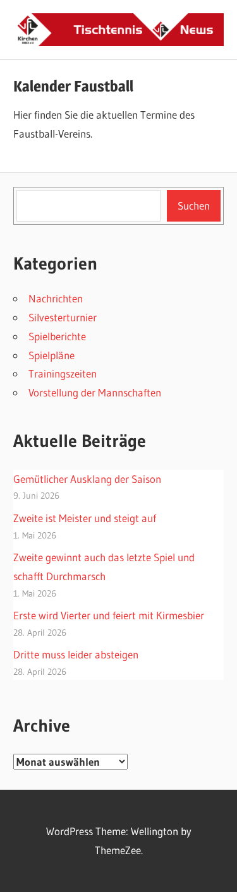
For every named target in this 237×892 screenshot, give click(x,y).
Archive (41, 725)
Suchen (194, 205)
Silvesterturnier (62, 317)
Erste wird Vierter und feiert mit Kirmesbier (108, 615)
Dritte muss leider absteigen (75, 654)
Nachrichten (55, 298)
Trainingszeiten (62, 373)
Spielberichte (57, 336)
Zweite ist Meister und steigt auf (84, 518)
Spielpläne (51, 355)
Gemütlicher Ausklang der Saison (87, 478)
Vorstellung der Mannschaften (94, 392)
